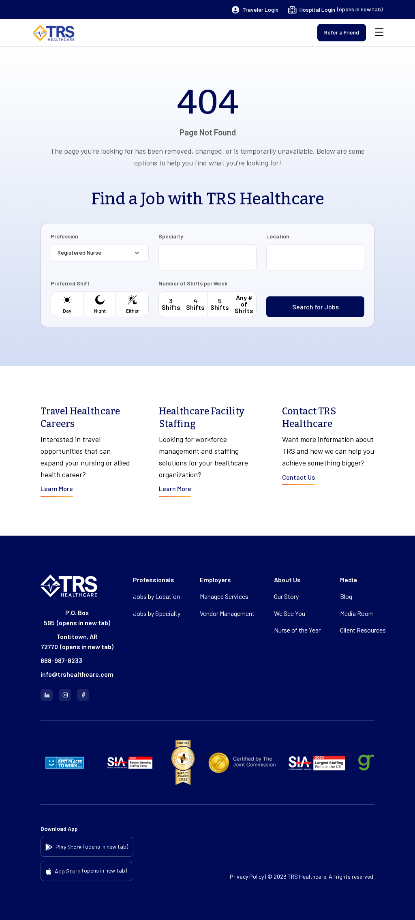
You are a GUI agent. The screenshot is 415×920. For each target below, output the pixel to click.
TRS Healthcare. (307, 876)
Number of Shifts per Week (192, 283)
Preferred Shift (70, 283)
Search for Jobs (315, 307)
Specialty (170, 236)
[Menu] (379, 32)
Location (277, 236)
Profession (64, 236)
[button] (255, 10)
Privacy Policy (247, 876)
